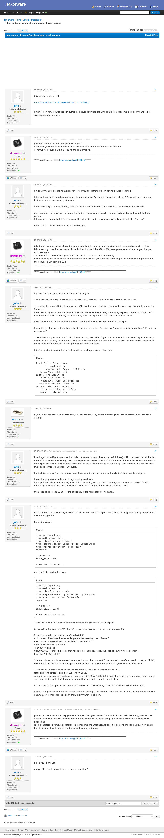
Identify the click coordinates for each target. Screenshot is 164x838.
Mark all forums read (83, 830)
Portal (98, 6)
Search (110, 6)
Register (40, 12)
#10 (155, 757)
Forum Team (10, 830)
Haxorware (34, 830)
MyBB (16, 835)
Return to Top (47, 830)
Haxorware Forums (12, 20)
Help (155, 6)
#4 (155, 240)
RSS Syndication (101, 830)
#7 (155, 451)
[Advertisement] (82, 62)
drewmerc (96, 709)
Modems (35, 20)
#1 (155, 90)
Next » (24, 30)
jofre (16, 105)
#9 (155, 709)
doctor (16, 419)
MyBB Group (36, 835)
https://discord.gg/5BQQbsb (72, 160)
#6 (155, 408)
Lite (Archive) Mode (63, 830)
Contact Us (23, 830)
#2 (155, 137)
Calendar (142, 6)
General (26, 20)
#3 (155, 185)
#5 (155, 287)
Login (31, 12)
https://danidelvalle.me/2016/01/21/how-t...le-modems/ (61, 102)
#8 (155, 506)
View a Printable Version (17, 816)
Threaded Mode (151, 35)
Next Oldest (13, 803)
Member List (126, 6)
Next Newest (27, 803)
